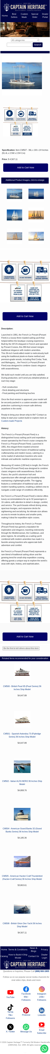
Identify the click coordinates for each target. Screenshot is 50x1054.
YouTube (10, 997)
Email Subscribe (41, 1031)
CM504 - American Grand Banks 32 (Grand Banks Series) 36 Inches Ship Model (22, 830)
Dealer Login (44, 956)
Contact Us (33, 956)
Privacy (44, 949)
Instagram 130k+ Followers (41, 997)
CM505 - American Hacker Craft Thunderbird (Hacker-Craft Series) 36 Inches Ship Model (22, 877)
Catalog (4, 956)
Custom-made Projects (11, 421)
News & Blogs (33, 949)
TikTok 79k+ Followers (10, 1015)
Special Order (34, 15)
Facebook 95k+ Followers (26, 997)
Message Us (26, 1032)
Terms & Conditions (17, 949)
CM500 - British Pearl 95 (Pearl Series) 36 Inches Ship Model (22, 687)
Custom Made (24, 15)
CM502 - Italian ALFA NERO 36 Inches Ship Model (22, 782)
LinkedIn (42, 1015)
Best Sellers (14, 15)
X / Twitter (10, 1032)
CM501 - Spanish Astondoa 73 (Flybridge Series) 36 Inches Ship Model (22, 735)
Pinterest (26, 1015)
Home (5, 15)
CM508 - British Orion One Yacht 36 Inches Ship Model (22, 925)
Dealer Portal (45, 15)
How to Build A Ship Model (17, 956)
